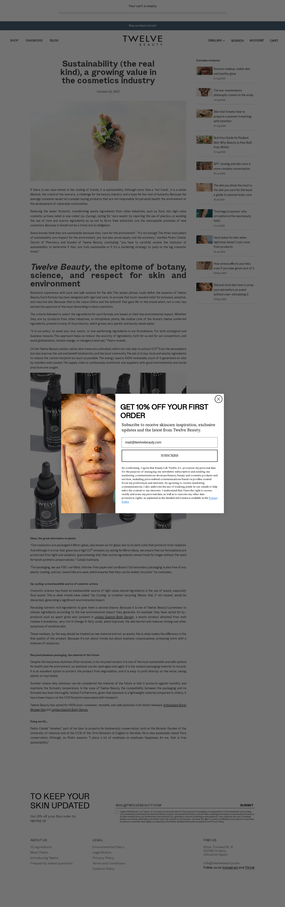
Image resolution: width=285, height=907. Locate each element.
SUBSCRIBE (169, 455)
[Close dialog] (218, 399)
